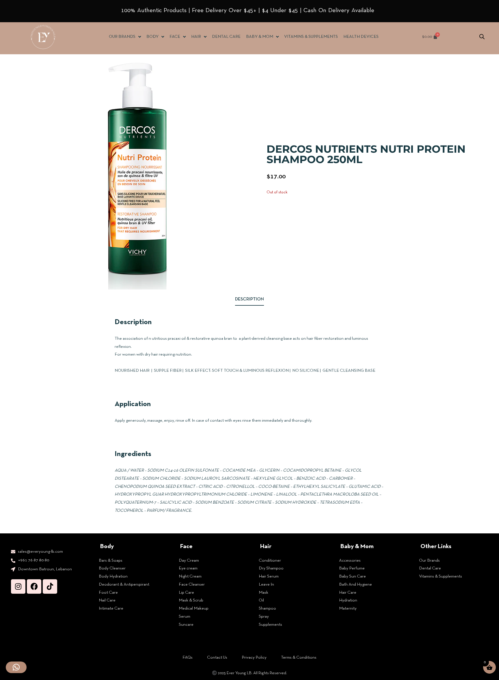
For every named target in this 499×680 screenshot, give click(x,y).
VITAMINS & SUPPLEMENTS (311, 37)
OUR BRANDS (122, 37)
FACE (175, 37)
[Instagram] (18, 586)
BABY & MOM (259, 37)
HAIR (196, 37)
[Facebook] (34, 586)
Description (249, 299)
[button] (16, 667)
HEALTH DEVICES (361, 37)
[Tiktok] (50, 586)
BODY (152, 37)
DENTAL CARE (226, 37)
